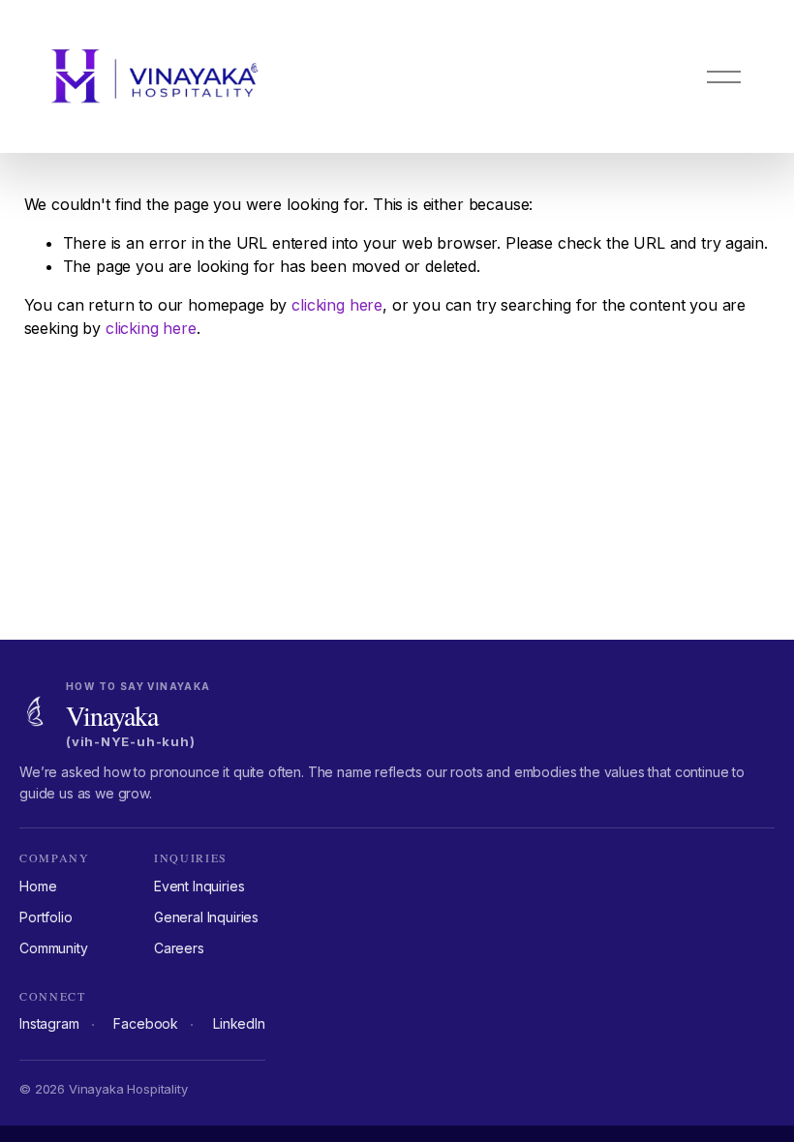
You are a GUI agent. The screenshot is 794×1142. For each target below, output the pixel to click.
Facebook (145, 1023)
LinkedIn (239, 1023)
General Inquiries (206, 917)
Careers (179, 948)
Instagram (49, 1023)
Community (53, 948)
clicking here (336, 305)
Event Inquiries (199, 886)
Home (37, 886)
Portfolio (46, 917)
